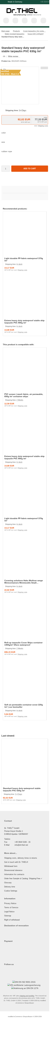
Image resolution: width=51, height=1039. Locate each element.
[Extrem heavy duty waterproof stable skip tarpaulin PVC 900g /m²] (24, 297)
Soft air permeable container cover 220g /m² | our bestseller (23, 706)
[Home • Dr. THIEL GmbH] (24, 17)
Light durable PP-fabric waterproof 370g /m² (23, 259)
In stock (19, 264)
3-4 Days (22, 110)
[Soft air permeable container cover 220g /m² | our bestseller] (24, 681)
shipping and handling (26, 996)
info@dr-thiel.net (21, 845)
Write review (13, 56)
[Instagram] (4, 970)
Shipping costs (43, 126)
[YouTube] (10, 970)
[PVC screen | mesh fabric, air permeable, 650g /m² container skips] (24, 370)
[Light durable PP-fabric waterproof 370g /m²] (24, 234)
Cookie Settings (10, 891)
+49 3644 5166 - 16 (22, 842)
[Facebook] (7, 970)
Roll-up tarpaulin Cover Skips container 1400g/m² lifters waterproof (23, 643)
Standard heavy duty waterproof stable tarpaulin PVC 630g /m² (22, 789)
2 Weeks (20, 400)
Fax (5, 842)
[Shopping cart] (34, 20)
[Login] (25, 20)
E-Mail (6, 845)
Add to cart (29, 169)
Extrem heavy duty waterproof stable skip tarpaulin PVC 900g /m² (24, 321)
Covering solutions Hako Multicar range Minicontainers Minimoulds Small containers (23, 581)
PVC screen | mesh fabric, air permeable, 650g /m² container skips (23, 395)
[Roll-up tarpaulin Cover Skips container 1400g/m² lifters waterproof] (24, 619)
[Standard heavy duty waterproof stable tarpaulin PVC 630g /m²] (24, 763)
